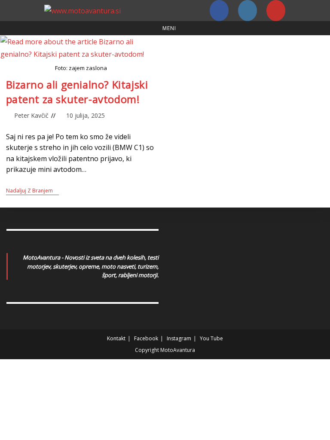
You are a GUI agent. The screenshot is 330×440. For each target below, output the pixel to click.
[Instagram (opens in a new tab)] (247, 10)
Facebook (146, 338)
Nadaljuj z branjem (32, 191)
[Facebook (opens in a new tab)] (219, 10)
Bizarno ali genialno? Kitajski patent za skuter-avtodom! (77, 91)
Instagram (179, 338)
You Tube (211, 338)
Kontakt (116, 338)
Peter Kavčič (31, 115)
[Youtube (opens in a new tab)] (275, 10)
